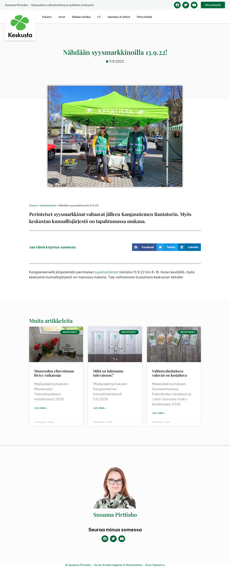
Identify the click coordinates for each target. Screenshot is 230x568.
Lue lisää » (40, 408)
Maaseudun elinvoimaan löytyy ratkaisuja (54, 373)
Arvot (61, 17)
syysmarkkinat (106, 272)
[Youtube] (194, 5)
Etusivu (47, 17)
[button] (144, 247)
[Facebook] (177, 5)
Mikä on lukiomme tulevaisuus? (108, 373)
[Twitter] (185, 5)
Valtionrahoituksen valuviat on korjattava (169, 373)
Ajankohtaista (48, 205)
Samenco (158, 565)
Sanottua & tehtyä (119, 17)
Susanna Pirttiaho (115, 514)
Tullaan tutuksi (81, 17)
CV (99, 17)
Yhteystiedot (144, 17)
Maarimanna (134, 565)
